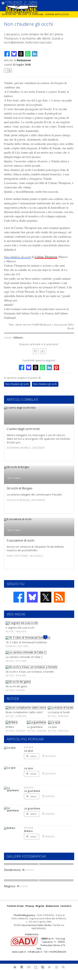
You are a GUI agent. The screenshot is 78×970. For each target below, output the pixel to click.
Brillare (22, 14)
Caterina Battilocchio (57, 14)
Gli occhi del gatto (16, 686)
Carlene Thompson (46, 257)
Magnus (9, 886)
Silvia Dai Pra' (9, 14)
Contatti (65, 906)
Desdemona (12, 870)
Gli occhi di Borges (19, 488)
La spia (52, 727)
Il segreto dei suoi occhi (20, 627)
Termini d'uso (15, 906)
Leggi (33, 756)
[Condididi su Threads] (21, 54)
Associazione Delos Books (37, 925)
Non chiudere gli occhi (17, 257)
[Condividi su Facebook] (7, 54)
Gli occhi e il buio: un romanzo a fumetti (30, 671)
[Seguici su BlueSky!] (32, 597)
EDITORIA (14, 478)
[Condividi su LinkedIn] (35, 54)
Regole (40, 906)
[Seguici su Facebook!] (19, 597)
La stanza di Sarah (59, 712)
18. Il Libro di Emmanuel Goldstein (26, 642)
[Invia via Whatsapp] (28, 54)
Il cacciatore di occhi (20, 540)
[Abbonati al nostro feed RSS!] (59, 597)
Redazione (24, 60)
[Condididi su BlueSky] (14, 54)
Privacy (29, 906)
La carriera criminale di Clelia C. (24, 657)
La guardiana (36, 14)
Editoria (18, 337)
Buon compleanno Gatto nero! (24, 712)
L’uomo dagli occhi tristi (23, 429)
